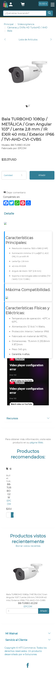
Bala (9, 30)
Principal (9, 24)
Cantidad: (8, 175)
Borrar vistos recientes (28, 546)
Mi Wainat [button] (11, 633)
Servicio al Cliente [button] (16, 639)
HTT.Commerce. (27, 647)
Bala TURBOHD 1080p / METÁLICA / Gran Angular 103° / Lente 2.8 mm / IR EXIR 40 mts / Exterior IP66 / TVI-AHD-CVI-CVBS (26, 597)
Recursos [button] (12, 418)
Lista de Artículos (28, 39)
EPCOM (28, 606)
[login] (13, 5)
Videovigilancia (26, 24)
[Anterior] (5, 39)
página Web (36, 442)
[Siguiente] (51, 39)
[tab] (28, 418)
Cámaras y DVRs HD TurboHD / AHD (27, 27)
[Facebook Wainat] (27, 666)
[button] (23, 5)
